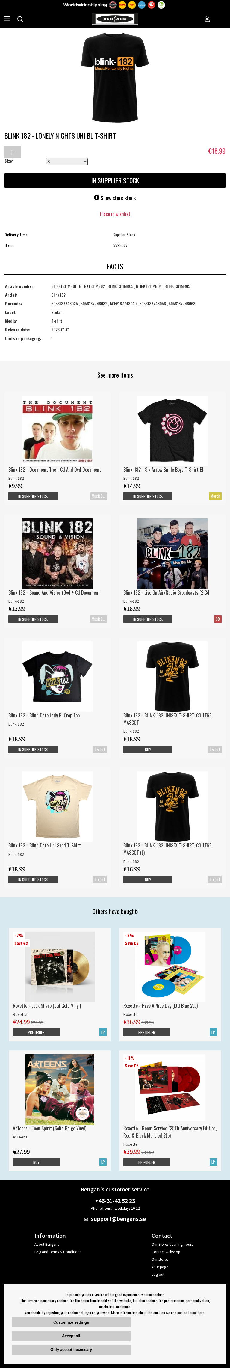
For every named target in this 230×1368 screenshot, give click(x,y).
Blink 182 (16, 478)
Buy (148, 749)
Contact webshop (166, 1251)
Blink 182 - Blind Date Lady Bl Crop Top (44, 715)
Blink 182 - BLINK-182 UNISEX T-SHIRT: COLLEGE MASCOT (167, 719)
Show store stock (117, 198)
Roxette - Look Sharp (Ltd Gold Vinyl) (47, 1005)
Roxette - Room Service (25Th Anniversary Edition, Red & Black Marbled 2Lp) (170, 1132)
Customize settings (71, 1322)
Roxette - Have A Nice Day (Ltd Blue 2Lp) (160, 1005)
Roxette (20, 1014)
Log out (158, 1274)
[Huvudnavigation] (7, 19)
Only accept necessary (71, 1349)
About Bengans (46, 1244)
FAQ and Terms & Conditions (57, 1251)
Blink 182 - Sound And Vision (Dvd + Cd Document (54, 592)
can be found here (191, 1313)
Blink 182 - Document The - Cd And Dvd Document (54, 469)
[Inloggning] (207, 19)
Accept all (71, 1336)
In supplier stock (148, 496)
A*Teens (20, 1137)
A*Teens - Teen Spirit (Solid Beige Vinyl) (49, 1128)
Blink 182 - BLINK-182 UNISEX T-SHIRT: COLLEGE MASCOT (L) (167, 849)
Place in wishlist (115, 214)
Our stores (160, 1259)
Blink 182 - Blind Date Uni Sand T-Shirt (44, 845)
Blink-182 (16, 601)
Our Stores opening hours (172, 1244)
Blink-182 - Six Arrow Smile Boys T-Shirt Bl (163, 469)
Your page (160, 1266)
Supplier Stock (124, 235)
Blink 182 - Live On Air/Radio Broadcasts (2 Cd (166, 592)
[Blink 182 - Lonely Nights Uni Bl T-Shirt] (115, 78)
